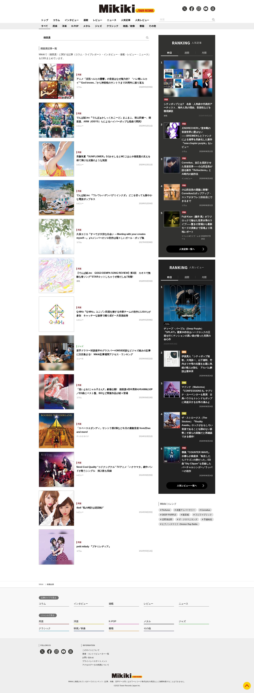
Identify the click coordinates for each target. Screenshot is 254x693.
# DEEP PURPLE (168, 514)
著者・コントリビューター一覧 (95, 654)
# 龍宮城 (185, 514)
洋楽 (64, 26)
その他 (152, 26)
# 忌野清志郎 (166, 519)
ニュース (111, 20)
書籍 (141, 26)
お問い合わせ (88, 657)
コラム (56, 20)
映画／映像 (129, 26)
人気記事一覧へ (187, 249)
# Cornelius (205, 510)
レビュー (97, 20)
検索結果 (50, 584)
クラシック (112, 26)
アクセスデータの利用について (95, 665)
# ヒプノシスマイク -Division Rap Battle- (179, 524)
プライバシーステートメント (94, 661)
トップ (44, 20)
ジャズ (98, 26)
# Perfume (165, 510)
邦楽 (55, 26)
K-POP (74, 26)
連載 (85, 20)
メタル (86, 26)
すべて (44, 26)
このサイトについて (91, 650)
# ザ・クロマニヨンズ (187, 519)
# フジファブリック (202, 514)
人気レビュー (142, 20)
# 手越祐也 (207, 519)
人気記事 (125, 20)
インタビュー (72, 20)
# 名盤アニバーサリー (185, 510)
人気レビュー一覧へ (187, 485)
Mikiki (41, 584)
